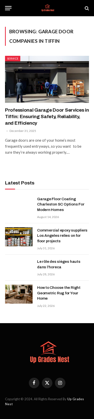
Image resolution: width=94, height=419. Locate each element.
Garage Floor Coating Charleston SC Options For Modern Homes (60, 204)
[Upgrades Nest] (47, 8)
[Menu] (8, 8)
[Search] (86, 8)
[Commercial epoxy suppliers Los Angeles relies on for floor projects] (19, 236)
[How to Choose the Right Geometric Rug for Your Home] (19, 294)
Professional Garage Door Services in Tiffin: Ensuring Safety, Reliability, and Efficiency (47, 116)
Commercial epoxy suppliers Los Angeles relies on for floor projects (62, 235)
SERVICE (12, 58)
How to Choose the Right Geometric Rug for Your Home (58, 293)
